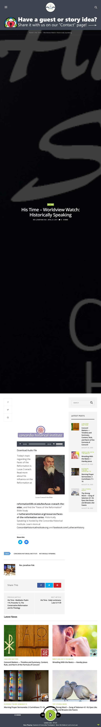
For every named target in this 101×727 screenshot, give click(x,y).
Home (31, 33)
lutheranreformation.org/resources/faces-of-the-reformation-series (40, 516)
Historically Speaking (47, 554)
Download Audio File (27, 450)
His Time (50, 204)
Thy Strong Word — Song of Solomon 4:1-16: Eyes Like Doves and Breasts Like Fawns (88, 499)
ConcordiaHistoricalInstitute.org (33, 527)
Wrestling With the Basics (88, 452)
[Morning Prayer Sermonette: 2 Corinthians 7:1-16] (75, 471)
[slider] (59, 443)
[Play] (20, 444)
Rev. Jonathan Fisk (39, 220)
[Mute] (54, 444)
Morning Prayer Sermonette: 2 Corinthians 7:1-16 (88, 478)
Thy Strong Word (86, 489)
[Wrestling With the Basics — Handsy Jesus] (75, 455)
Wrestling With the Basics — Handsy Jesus (87, 458)
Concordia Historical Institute (25, 554)
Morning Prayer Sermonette (86, 470)
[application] (41, 444)
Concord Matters (85, 424)
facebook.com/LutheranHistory (68, 527)
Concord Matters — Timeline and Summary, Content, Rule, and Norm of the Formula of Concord (88, 436)
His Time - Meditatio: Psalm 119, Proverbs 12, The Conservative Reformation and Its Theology (17, 604)
